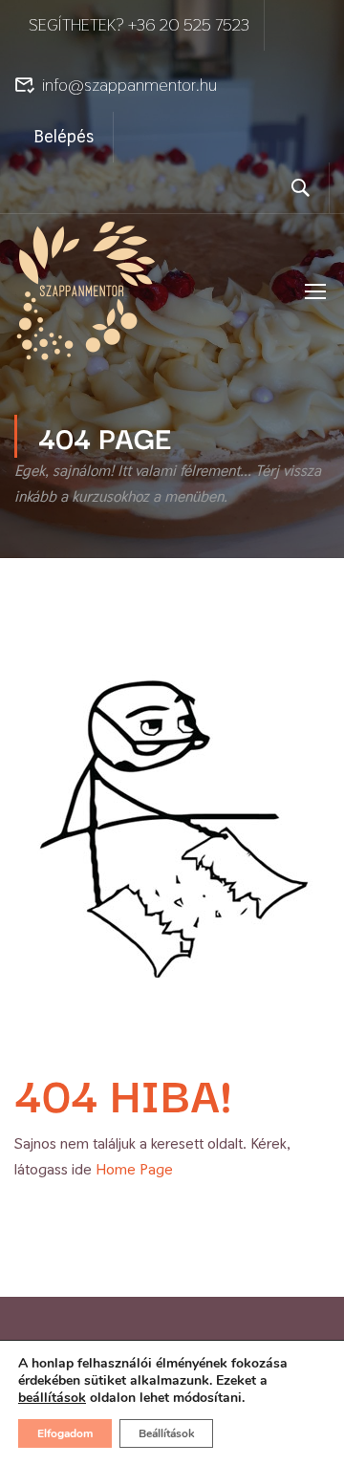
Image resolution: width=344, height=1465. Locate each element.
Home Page (134, 1169)
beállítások (52, 1398)
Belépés (63, 136)
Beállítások (166, 1433)
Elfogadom (65, 1433)
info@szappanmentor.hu (129, 85)
